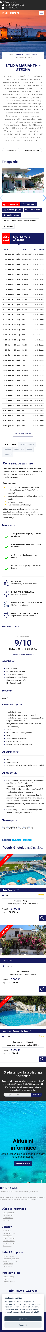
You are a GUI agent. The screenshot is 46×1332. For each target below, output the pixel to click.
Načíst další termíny (23, 434)
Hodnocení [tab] (19, 449)
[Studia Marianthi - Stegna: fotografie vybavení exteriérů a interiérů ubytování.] (23, 180)
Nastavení (23, 1325)
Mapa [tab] (29, 449)
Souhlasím (23, 1319)
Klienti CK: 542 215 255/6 (15, 5)
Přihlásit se (37, 1094)
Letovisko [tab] (8, 454)
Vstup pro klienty (9, 2)
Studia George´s (11, 150)
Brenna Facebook (23, 1163)
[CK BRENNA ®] (10, 13)
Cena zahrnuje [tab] (10, 444)
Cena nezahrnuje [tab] (27, 444)
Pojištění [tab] (7, 449)
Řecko (28, 54)
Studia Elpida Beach (31, 150)
